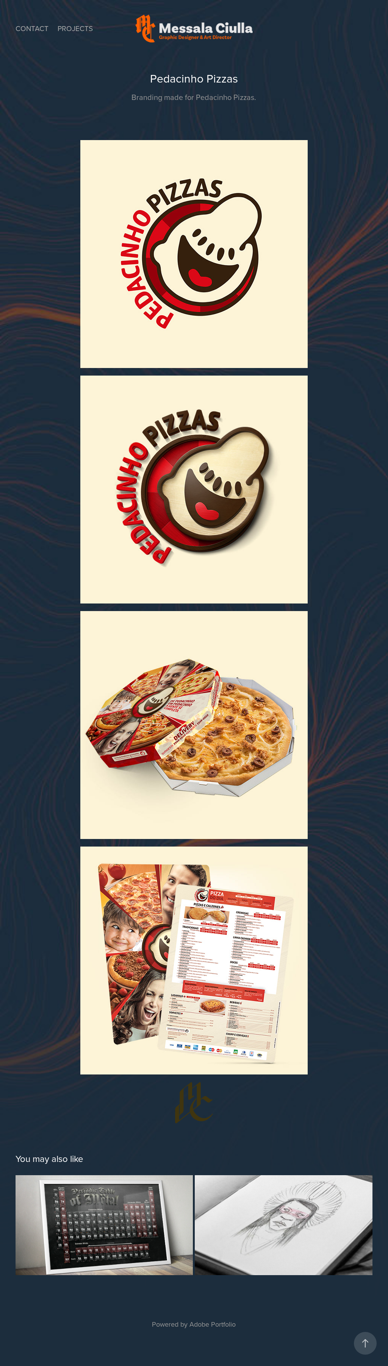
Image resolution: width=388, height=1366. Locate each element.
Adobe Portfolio (212, 1324)
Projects (75, 28)
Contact (32, 28)
